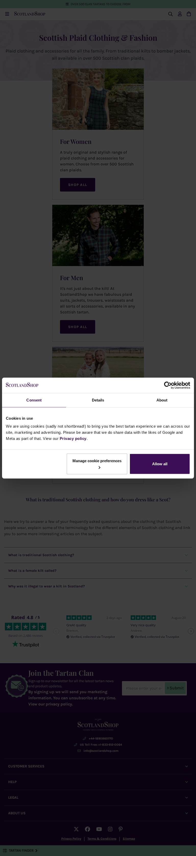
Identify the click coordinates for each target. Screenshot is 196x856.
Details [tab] (98, 400)
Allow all (159, 464)
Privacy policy (73, 438)
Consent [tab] (34, 400)
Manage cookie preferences (96, 461)
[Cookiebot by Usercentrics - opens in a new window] (167, 385)
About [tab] (162, 400)
